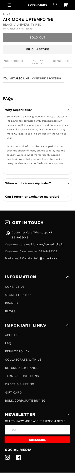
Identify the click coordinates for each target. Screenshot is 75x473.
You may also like (16, 78)
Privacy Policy (17, 351)
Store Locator (18, 295)
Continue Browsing (46, 78)
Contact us (15, 286)
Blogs (10, 311)
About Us (12, 335)
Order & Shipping (19, 384)
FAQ (8, 343)
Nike (6, 14)
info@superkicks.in (47, 258)
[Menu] (9, 4)
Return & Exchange (21, 368)
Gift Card (13, 392)
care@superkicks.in (50, 244)
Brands (11, 303)
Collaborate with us (23, 359)
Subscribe (37, 440)
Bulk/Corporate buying (25, 400)
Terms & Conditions (22, 376)
